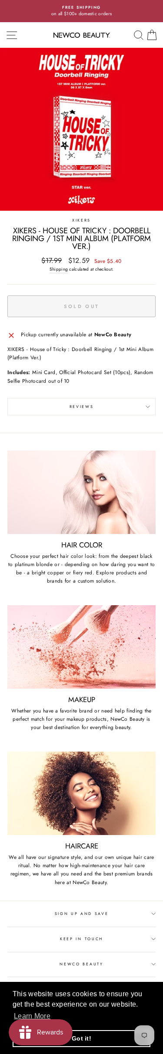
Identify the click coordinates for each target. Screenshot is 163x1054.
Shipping (59, 269)
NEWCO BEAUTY (81, 964)
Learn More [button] (32, 1016)
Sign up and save (82, 913)
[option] (81, 11)
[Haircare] (81, 793)
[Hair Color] (81, 492)
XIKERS (81, 220)
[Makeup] (81, 647)
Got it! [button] (81, 1038)
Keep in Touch (81, 938)
